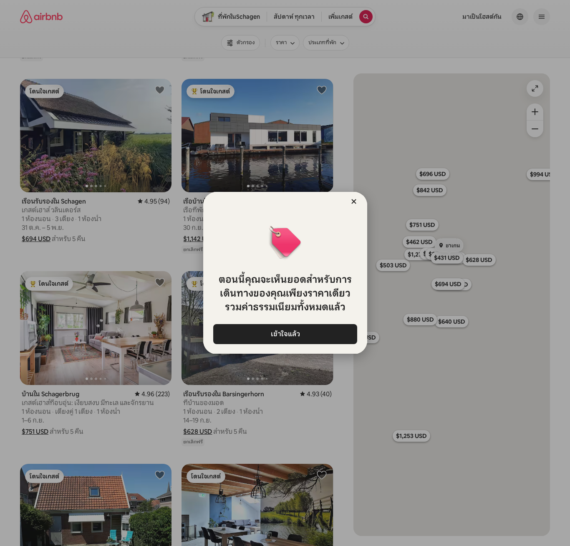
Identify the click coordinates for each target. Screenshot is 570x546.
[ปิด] (354, 201)
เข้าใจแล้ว (285, 334)
